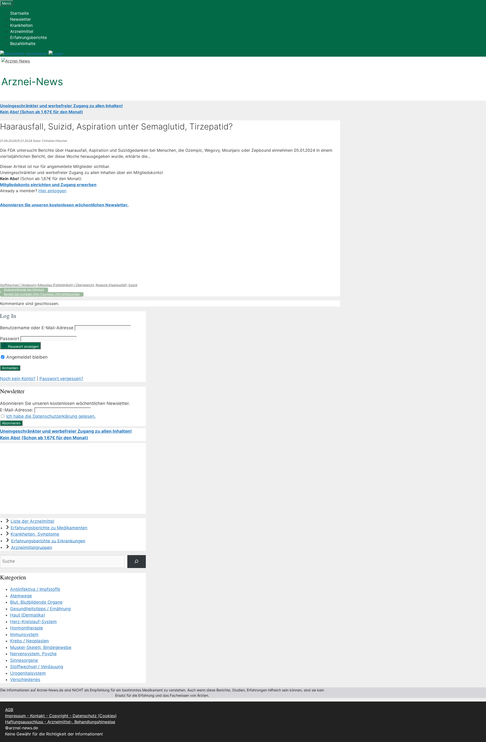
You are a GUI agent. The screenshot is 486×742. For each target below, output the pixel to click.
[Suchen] (136, 561)
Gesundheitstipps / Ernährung (40, 608)
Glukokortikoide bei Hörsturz (24, 289)
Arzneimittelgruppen (31, 547)
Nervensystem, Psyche (33, 653)
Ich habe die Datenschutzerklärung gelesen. (51, 416)
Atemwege (21, 595)
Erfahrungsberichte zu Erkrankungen (48, 540)
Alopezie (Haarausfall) (111, 285)
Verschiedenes (25, 679)
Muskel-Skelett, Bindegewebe (40, 647)
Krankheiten (21, 25)
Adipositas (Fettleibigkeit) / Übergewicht (65, 285)
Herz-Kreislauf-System (33, 621)
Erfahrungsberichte (28, 37)
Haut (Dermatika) (27, 615)
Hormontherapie (26, 627)
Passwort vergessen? (61, 378)
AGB (9, 709)
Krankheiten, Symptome (35, 534)
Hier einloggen (52, 190)
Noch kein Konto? (17, 378)
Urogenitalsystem (28, 673)
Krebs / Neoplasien (29, 640)
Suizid (132, 285)
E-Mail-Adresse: (16, 409)
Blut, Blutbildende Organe (36, 602)
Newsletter (20, 19)
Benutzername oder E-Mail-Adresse (36, 327)
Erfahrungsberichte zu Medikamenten (49, 527)
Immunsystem (24, 634)
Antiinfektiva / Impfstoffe (35, 589)
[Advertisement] (152, 245)
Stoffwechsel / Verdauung (18, 285)
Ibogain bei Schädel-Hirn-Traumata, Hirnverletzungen (42, 294)
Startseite (19, 13)
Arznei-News (32, 81)
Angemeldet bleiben (26, 357)
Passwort (9, 338)
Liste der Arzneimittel (32, 521)
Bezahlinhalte (22, 43)
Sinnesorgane (24, 660)
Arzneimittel (21, 31)
